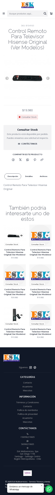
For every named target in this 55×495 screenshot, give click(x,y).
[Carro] (51, 13)
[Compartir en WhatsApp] (27, 160)
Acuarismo (27, 386)
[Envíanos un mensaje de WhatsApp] (49, 489)
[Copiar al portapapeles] (41, 160)
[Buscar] (45, 13)
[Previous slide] (6, 78)
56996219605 (27, 444)
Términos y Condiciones (27, 402)
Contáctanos (29, 144)
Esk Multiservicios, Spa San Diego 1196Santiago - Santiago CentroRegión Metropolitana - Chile (27, 455)
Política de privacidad (28, 414)
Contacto (27, 382)
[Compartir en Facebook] (13, 160)
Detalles (29, 176)
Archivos (43, 176)
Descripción (13, 176)
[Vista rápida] (21, 235)
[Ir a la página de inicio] (27, 5)
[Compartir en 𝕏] (20, 160)
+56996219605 (27, 437)
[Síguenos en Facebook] (34, 367)
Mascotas (27, 390)
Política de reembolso (27, 410)
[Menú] (4, 13)
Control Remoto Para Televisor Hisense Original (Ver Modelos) (14, 252)
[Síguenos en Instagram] (30, 367)
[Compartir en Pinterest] (34, 160)
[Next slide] (48, 78)
